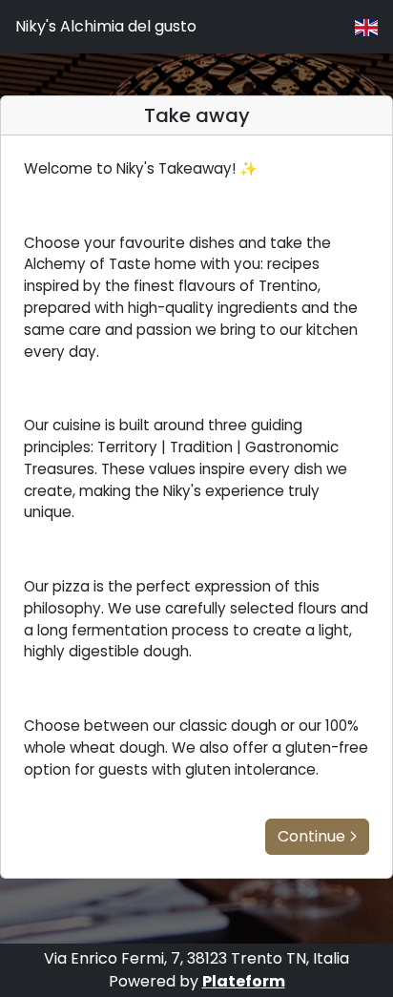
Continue (311, 836)
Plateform (243, 981)
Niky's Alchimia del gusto (105, 26)
